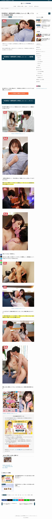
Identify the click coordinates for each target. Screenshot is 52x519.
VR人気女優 (39, 73)
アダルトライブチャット (41, 51)
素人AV (38, 47)
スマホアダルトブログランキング (41, 88)
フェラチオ (39, 59)
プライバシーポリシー (33, 515)
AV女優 (39, 65)
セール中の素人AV (18, 449)
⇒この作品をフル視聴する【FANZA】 (18, 93)
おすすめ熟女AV (40, 61)
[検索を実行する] (49, 13)
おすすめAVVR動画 (41, 71)
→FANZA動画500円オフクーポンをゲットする (18, 445)
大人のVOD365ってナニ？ (25, 515)
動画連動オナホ (40, 77)
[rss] (48, 0)
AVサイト (38, 53)
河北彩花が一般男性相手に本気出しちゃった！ (18, 133)
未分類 (38, 81)
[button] (4, 500)
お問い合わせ (18, 515)
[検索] (49, 0)
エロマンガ (39, 49)
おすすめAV (39, 55)
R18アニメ (39, 67)
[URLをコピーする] (32, 500)
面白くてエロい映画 (40, 79)
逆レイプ (39, 57)
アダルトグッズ (39, 75)
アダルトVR (39, 69)
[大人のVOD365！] (26, 3)
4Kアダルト (39, 63)
